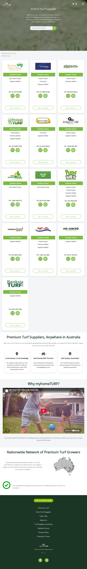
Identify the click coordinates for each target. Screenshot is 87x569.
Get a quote (15, 108)
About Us (43, 520)
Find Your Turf (43, 508)
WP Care (44, 552)
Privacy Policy (43, 532)
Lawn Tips (43, 516)
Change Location (11, 53)
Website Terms (43, 528)
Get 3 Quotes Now (44, 500)
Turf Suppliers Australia (44, 524)
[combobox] (41, 28)
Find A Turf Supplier (43, 512)
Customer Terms (43, 536)
